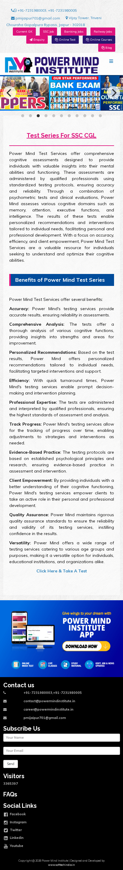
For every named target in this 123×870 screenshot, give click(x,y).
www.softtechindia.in (61, 864)
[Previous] (9, 92)
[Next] (113, 92)
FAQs (10, 794)
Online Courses (100, 40)
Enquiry (38, 40)
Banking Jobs (73, 31)
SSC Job (48, 31)
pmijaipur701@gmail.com (37, 18)
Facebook (17, 814)
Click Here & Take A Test (61, 571)
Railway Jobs (103, 31)
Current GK (24, 31)
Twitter (15, 830)
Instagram (18, 822)
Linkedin (16, 838)
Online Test (67, 40)
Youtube (16, 845)
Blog (108, 48)
